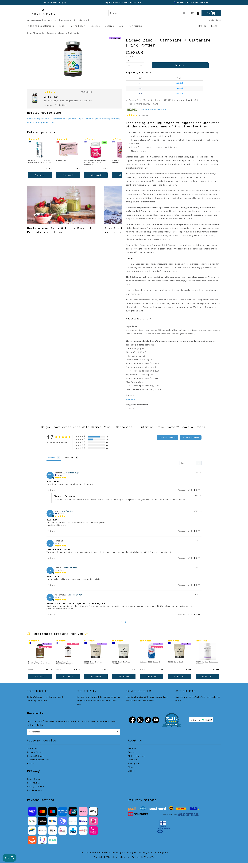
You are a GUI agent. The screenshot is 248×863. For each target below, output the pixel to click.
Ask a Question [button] (169, 437)
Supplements (102, 118)
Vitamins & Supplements (38, 122)
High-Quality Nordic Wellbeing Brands (123, 2)
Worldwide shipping (68, 20)
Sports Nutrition (87, 118)
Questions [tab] (69, 457)
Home (29, 33)
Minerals (73, 118)
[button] (192, 13)
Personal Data (34, 782)
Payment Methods (35, 752)
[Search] (184, 13)
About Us (132, 748)
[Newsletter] (117, 732)
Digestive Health (60, 118)
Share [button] (52, 490)
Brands (131, 770)
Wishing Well (134, 763)
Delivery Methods (35, 756)
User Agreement (34, 790)
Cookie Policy (33, 779)
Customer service (34, 20)
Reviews (131, 752)
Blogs (130, 767)
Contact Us (32, 748)
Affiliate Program (136, 756)
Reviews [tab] (51, 457)
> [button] (131, 621)
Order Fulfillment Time (38, 759)
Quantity (129, 60)
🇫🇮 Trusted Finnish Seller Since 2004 (191, 2)
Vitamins (115, 118)
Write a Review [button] (192, 437)
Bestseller (45, 118)
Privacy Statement (36, 786)
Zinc (54, 122)
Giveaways (133, 759)
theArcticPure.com (121, 857)
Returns (31, 763)
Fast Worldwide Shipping (55, 2)
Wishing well (84, 20)
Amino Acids (33, 118)
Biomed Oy (131, 399)
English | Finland (215, 20)
